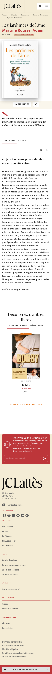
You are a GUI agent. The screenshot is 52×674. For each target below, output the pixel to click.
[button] (24, 35)
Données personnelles (12, 642)
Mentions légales (10, 649)
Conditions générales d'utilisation (17, 653)
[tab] (9, 140)
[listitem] (4, 515)
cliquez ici (28, 451)
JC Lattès (14, 15)
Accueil (4, 15)
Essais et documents (40, 15)
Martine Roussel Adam (22, 30)
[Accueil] (13, 6)
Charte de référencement (14, 657)
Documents (25, 15)
